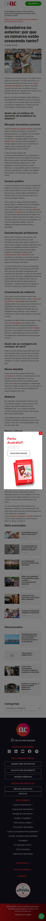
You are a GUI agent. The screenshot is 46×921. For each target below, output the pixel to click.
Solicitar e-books (18, 453)
